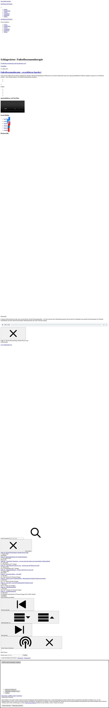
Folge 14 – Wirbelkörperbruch (8, 587)
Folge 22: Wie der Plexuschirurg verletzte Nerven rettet (14, 552)
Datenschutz (27, 658)
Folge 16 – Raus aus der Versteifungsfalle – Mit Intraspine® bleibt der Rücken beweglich (23, 578)
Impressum (20, 658)
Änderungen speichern (17, 705)
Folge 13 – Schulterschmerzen (8, 591)
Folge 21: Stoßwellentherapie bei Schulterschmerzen (14, 557)
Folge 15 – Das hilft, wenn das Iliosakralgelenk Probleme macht (17, 582)
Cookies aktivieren (6, 705)
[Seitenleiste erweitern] (1, 84)
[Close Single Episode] (13, 333)
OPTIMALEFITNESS (6, 4)
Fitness (5, 9)
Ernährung (6, 15)
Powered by (12, 695)
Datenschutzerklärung (30, 702)
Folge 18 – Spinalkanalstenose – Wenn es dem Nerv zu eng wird (17, 570)
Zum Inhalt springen (6, 1)
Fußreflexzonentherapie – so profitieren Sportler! (21, 72)
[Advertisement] (54, 45)
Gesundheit (7, 13)
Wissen (5, 16)
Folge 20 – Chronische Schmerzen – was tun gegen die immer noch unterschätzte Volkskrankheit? (25, 561)
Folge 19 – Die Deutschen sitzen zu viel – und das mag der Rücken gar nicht (20, 565)
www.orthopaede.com (6, 344)
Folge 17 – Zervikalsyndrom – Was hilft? (11, 574)
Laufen (5, 12)
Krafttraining (7, 11)
